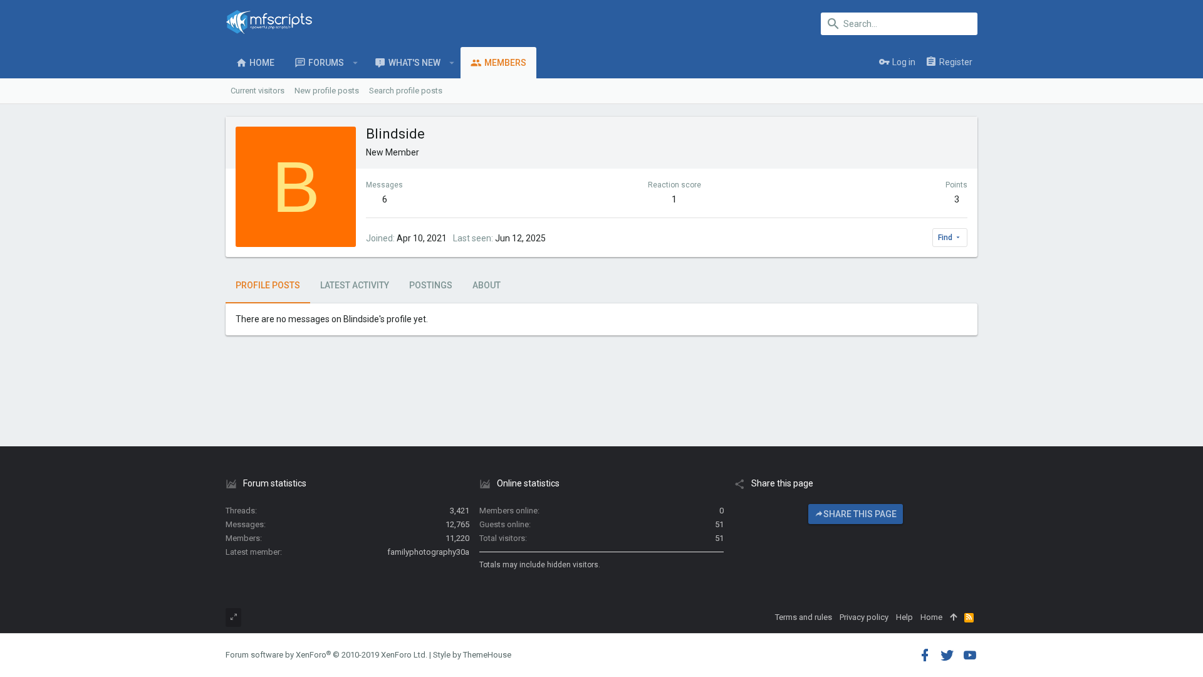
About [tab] (486, 285)
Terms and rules (803, 617)
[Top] (953, 617)
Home (931, 617)
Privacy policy (864, 617)
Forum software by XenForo (326, 654)
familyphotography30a (428, 552)
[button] (355, 62)
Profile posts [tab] (268, 285)
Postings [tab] (430, 285)
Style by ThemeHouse (472, 654)
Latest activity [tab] (354, 285)
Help (904, 617)
